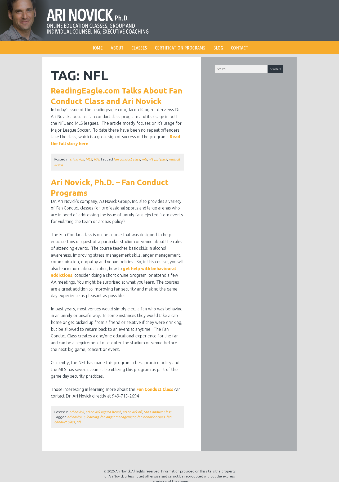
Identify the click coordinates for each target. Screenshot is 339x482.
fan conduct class (127, 159)
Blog (218, 47)
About (117, 47)
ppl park (160, 159)
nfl (151, 159)
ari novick (76, 159)
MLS (89, 159)
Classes (139, 47)
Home (97, 47)
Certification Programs (180, 47)
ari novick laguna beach (103, 412)
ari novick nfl (132, 412)
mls (144, 159)
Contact (239, 47)
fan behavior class (151, 417)
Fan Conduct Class (154, 389)
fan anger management (118, 417)
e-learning (91, 417)
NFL (97, 159)
